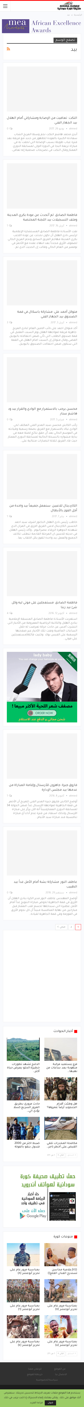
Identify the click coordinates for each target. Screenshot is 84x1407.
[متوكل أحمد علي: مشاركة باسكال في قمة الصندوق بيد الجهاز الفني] (42, 282)
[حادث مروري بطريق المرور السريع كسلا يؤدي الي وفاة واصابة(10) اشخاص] (23, 1088)
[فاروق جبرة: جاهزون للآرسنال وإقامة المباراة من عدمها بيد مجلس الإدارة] (42, 755)
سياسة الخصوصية (47, 1380)
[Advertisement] (42, 976)
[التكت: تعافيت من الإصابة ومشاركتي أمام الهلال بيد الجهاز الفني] (42, 89)
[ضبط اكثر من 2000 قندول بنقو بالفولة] (23, 1128)
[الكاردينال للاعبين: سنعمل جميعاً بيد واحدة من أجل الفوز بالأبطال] (42, 476)
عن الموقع (60, 1369)
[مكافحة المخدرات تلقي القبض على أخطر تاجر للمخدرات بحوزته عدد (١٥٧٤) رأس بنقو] (60, 1128)
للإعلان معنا (35, 1369)
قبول (50, 1403)
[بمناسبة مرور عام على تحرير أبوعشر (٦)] (23, 1290)
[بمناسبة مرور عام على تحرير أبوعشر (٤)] (23, 1326)
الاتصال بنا (61, 1374)
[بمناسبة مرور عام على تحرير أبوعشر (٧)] (60, 1290)
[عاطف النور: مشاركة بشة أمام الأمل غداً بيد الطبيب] (42, 853)
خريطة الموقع (35, 1374)
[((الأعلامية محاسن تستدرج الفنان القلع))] (60, 1254)
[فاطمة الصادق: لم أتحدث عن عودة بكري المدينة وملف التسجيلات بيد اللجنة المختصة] (42, 185)
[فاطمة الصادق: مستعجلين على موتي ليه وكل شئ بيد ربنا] (42, 573)
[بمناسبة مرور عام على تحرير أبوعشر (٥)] (60, 1326)
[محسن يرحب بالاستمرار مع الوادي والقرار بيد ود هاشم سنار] (42, 379)
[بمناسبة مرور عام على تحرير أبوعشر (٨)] (23, 1254)
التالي (62, 927)
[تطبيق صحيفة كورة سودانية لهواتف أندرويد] (48, 1197)
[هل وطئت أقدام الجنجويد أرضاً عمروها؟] (60, 1088)
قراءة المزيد (36, 1403)
